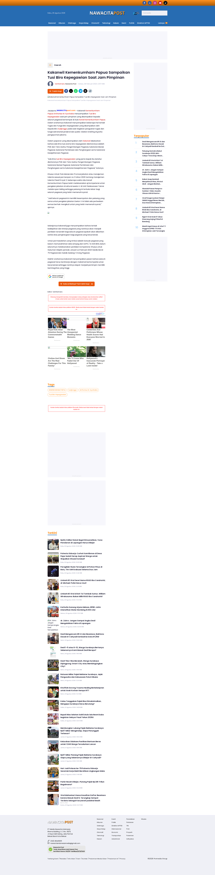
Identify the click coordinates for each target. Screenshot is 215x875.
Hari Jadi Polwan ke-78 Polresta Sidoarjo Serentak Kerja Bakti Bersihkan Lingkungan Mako (82, 769)
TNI (127, 826)
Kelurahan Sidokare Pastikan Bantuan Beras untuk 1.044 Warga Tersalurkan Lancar (80, 742)
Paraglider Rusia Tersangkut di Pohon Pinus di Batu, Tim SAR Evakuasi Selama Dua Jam (81, 568)
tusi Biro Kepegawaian (65, 159)
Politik (131, 23)
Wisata (143, 819)
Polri (128, 829)
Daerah (57, 65)
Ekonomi (115, 832)
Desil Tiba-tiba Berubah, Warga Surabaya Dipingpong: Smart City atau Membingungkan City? (81, 664)
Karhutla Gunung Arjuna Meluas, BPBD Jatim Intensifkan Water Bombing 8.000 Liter (80, 608)
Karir (78, 859)
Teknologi (106, 23)
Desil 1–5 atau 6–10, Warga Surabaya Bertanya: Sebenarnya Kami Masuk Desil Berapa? (82, 648)
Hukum (116, 23)
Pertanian (129, 822)
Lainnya (161, 23)
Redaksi (63, 859)
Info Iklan (71, 859)
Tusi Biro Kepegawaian (57, 394)
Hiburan (62, 23)
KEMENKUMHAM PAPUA (57, 390)
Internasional (116, 829)
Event (124, 23)
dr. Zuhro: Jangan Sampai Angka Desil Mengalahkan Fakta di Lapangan (77, 622)
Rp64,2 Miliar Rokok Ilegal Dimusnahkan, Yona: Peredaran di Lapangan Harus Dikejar (81, 541)
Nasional (52, 23)
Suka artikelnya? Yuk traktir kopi (76, 284)
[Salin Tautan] (90, 91)
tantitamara (59, 84)
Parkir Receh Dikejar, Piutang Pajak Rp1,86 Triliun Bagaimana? (82, 783)
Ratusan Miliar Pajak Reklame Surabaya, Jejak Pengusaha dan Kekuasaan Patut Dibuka (81, 675)
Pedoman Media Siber (98, 859)
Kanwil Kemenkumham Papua (91, 119)
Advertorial (116, 839)
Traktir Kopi (57, 91)
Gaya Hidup (83, 23)
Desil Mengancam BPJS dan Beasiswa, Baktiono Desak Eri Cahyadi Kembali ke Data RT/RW (82, 635)
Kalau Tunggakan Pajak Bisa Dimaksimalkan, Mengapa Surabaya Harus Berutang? (80, 702)
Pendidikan (130, 819)
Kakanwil (86, 141)
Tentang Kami (53, 859)
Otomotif (95, 23)
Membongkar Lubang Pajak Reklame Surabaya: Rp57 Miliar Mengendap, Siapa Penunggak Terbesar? (82, 731)
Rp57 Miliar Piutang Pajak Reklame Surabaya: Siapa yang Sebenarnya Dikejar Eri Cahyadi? (81, 756)
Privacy (122, 859)
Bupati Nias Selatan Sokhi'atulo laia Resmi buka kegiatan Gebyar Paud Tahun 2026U (82, 716)
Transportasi (116, 835)
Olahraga (72, 23)
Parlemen (130, 835)
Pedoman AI (113, 859)
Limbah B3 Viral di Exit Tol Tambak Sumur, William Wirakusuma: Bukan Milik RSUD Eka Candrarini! (82, 595)
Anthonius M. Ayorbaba (64, 113)
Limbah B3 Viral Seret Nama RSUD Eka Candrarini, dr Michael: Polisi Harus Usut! (82, 581)
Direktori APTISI (143, 23)
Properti (129, 832)
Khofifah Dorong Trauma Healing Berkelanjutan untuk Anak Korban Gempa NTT (82, 689)
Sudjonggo (62, 128)
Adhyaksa (130, 839)
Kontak (85, 859)
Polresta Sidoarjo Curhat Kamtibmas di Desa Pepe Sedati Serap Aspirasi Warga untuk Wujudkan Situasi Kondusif (81, 556)
